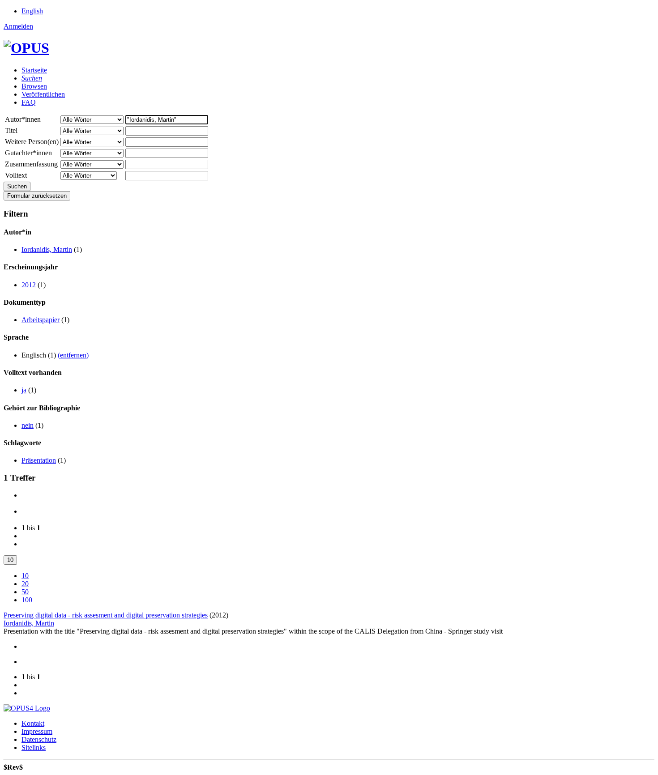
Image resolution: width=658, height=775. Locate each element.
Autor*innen (23, 119)
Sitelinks (33, 747)
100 (26, 600)
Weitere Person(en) (32, 141)
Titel (11, 130)
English (32, 11)
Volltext (16, 175)
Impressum (36, 731)
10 (10, 560)
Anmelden (18, 26)
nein (27, 425)
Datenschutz (38, 739)
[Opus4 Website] (27, 708)
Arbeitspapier (40, 320)
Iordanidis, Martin (46, 249)
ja (23, 390)
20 (25, 584)
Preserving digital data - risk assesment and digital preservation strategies (106, 615)
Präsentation (38, 460)
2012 (28, 285)
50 (25, 592)
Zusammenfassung (31, 164)
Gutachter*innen (28, 153)
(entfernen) (73, 355)
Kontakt (32, 723)
